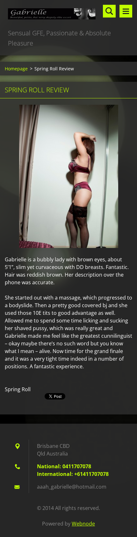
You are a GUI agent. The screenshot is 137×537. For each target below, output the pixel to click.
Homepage (16, 69)
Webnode (83, 523)
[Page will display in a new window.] (68, 176)
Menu (125, 11)
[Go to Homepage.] (68, 14)
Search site (109, 11)
